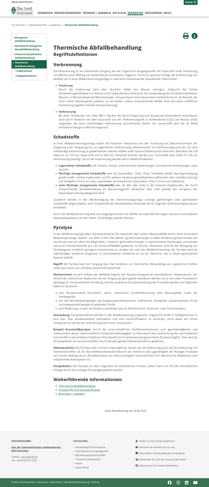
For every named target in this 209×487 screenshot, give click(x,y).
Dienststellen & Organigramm (92, 451)
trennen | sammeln (96, 13)
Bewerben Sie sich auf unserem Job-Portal (163, 459)
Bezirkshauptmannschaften (91, 455)
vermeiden (45, 13)
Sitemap (95, 482)
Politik (79, 463)
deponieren (153, 13)
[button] (190, 2)
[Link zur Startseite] (22, 10)
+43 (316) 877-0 (29, 456)
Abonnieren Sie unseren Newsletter (159, 465)
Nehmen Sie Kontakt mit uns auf (157, 447)
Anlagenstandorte (26, 75)
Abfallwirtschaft (38, 24)
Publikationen (24, 70)
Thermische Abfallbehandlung (81, 24)
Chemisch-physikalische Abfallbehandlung (28, 56)
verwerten (135, 13)
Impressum (42, 482)
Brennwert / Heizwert (72, 394)
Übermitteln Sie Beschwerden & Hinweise (162, 453)
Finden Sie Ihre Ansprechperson (157, 441)
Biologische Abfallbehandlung (25, 39)
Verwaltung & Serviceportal (90, 447)
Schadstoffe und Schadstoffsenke (79, 390)
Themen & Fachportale (88, 459)
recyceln (119, 13)
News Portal (82, 467)
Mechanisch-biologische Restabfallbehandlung (28, 47)
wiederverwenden (67, 13)
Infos (167, 13)
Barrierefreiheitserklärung (76, 482)
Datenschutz (56, 482)
